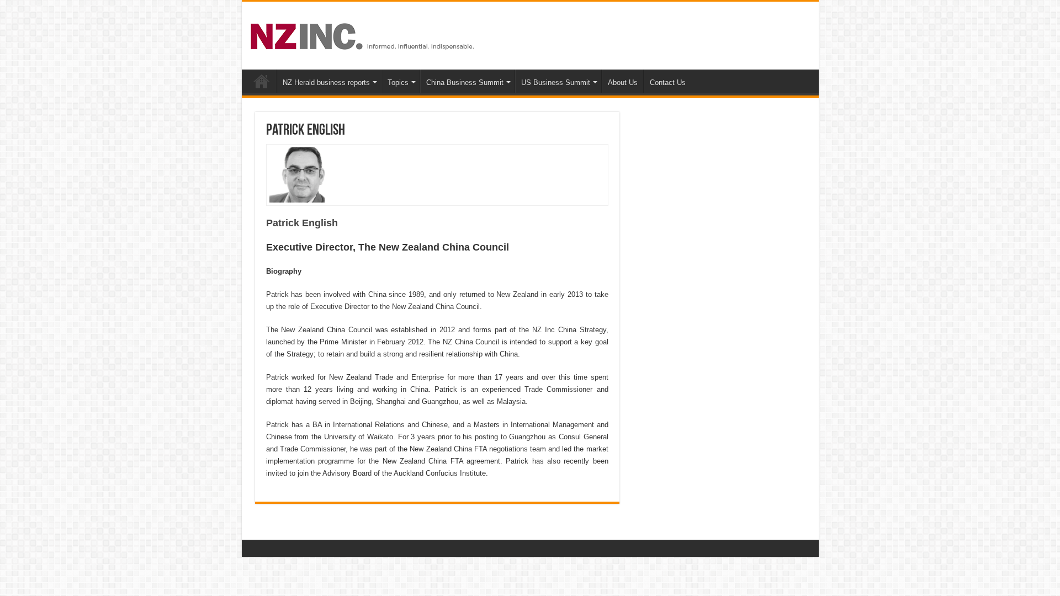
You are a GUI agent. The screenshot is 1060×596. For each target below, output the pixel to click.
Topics (398, 82)
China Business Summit (465, 82)
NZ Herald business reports (326, 82)
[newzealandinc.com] (364, 34)
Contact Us (668, 82)
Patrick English (302, 222)
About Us (623, 82)
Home (261, 81)
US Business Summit (555, 82)
